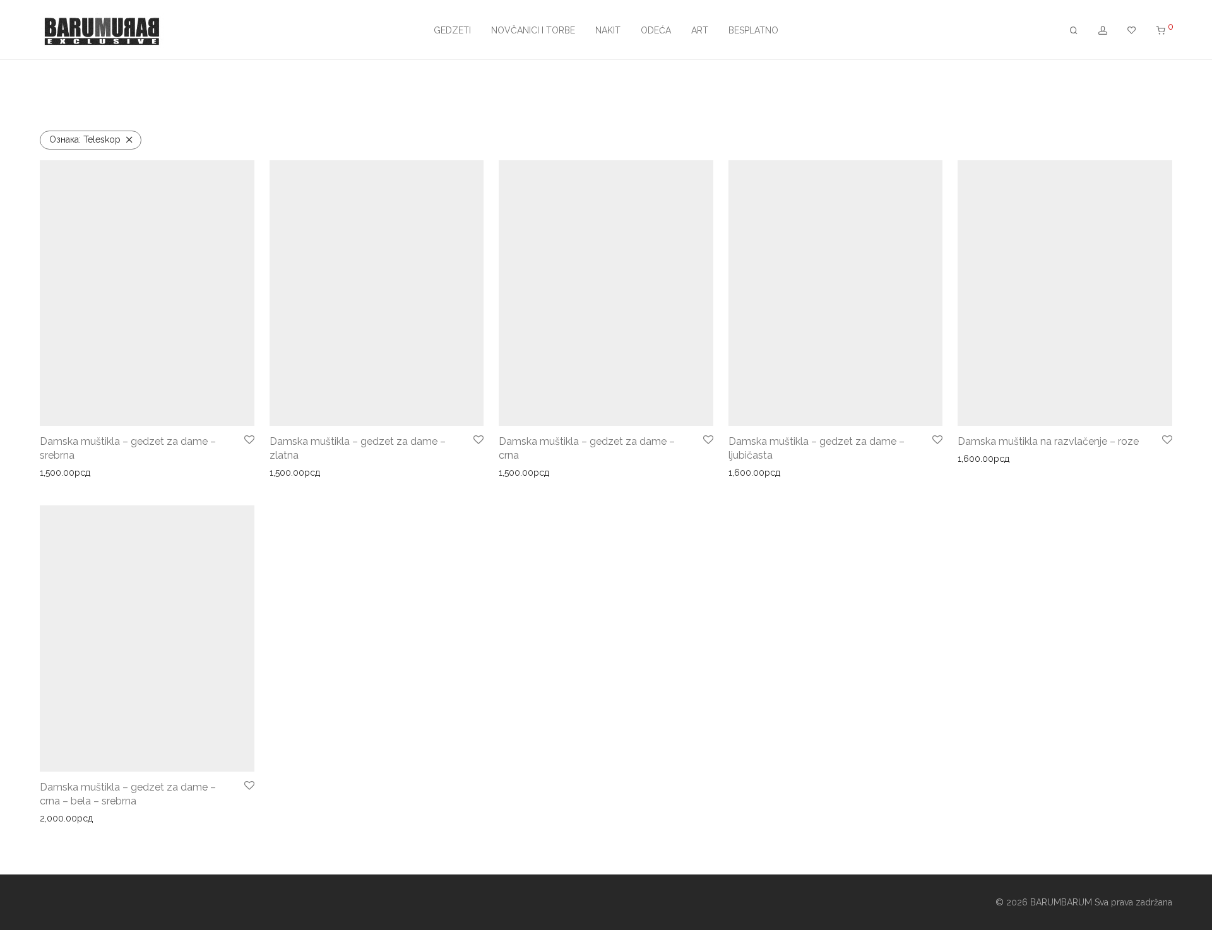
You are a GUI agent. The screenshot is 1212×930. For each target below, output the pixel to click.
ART (699, 30)
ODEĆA (656, 30)
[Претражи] (1073, 30)
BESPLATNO (753, 30)
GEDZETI (452, 30)
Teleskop (85, 139)
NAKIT (608, 30)
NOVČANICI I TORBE (533, 30)
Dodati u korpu (66, 473)
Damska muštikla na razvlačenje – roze (1048, 441)
